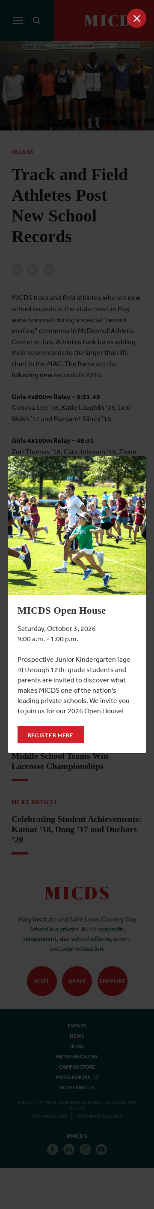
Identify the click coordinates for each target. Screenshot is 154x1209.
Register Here (51, 735)
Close (136, 18)
